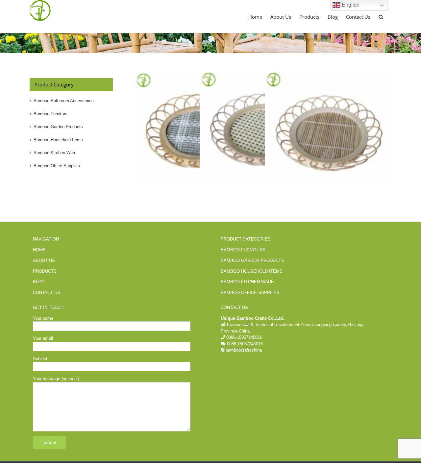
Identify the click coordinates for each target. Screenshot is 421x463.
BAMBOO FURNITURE (243, 249)
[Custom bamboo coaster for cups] (198, 74)
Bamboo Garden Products (58, 126)
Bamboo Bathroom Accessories (64, 100)
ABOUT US (44, 260)
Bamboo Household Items (58, 139)
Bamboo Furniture (50, 113)
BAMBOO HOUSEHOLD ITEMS (252, 271)
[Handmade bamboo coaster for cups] (328, 74)
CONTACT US (46, 292)
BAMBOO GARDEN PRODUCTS (252, 260)
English (349, 5)
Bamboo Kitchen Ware (55, 152)
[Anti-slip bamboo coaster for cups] (263, 74)
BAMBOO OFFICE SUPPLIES (250, 292)
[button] (381, 16)
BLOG (39, 281)
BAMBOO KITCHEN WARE (247, 281)
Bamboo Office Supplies (57, 165)
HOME (39, 249)
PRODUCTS (45, 271)
